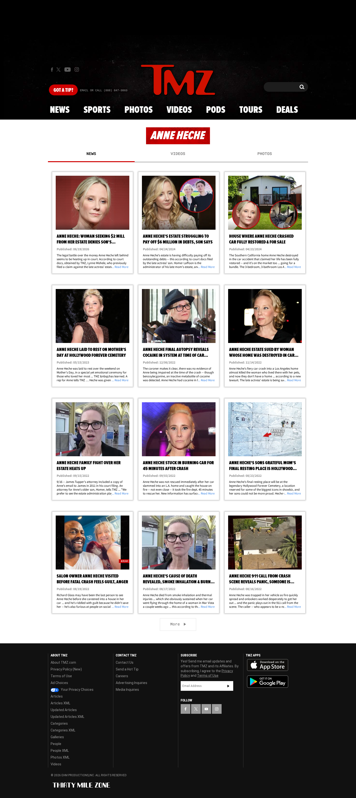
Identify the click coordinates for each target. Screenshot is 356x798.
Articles (57, 696)
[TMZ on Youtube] (67, 69)
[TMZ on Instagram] (77, 69)
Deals (287, 110)
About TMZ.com (63, 662)
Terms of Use (61, 676)
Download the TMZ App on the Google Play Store (267, 682)
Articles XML (60, 703)
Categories (59, 723)
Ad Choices (59, 683)
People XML (60, 750)
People (56, 744)
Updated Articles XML (67, 717)
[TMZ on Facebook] (52, 70)
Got (63, 90)
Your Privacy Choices (76, 690)
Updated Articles (64, 710)
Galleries (57, 737)
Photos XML (60, 757)
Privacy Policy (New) (66, 669)
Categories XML (63, 730)
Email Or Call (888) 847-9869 (103, 90)
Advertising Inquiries (131, 683)
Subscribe (228, 686)
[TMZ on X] (59, 70)
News (60, 110)
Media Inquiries (127, 690)
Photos (138, 110)
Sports (97, 110)
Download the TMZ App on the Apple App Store (267, 665)
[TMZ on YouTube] (206, 709)
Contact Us (124, 662)
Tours (250, 110)
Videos (179, 110)
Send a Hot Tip (127, 669)
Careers (122, 676)
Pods (215, 110)
